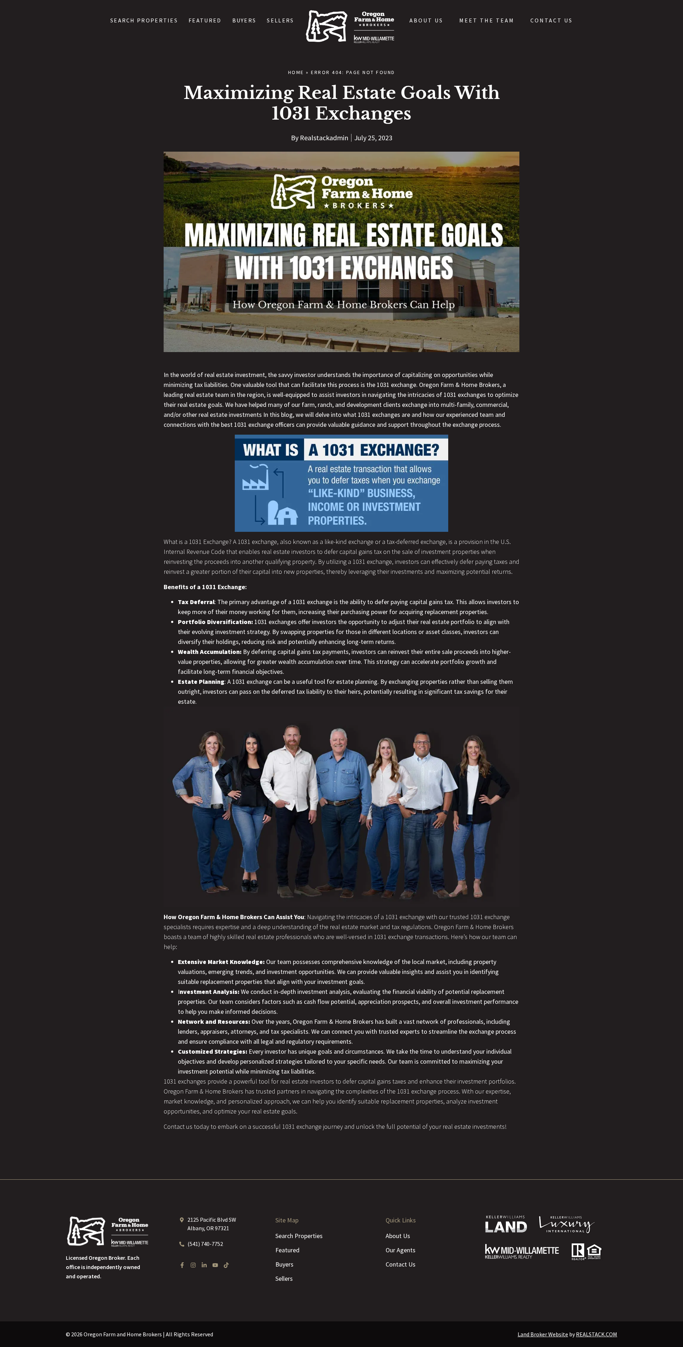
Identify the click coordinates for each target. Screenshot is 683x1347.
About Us (426, 20)
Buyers (244, 20)
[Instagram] (193, 1265)
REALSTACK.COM (596, 1334)
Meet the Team (486, 20)
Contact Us (551, 20)
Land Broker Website (543, 1334)
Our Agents (400, 1250)
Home (296, 72)
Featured (205, 20)
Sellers (280, 20)
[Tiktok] (226, 1265)
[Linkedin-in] (204, 1265)
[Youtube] (215, 1265)
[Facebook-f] (182, 1265)
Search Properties (144, 20)
